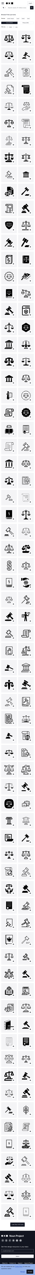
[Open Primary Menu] (3, 3)
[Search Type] (4, 7)
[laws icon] (9, 157)
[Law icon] (9, 38)
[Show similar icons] (13, 42)
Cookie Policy (19, 1266)
